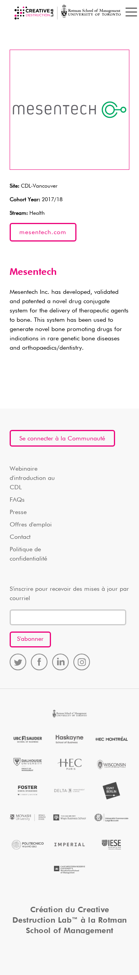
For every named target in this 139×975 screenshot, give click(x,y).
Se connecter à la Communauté (62, 439)
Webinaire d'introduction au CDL (32, 478)
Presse (18, 512)
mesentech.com (42, 233)
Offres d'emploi (31, 525)
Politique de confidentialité (28, 554)
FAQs (17, 500)
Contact (20, 537)
